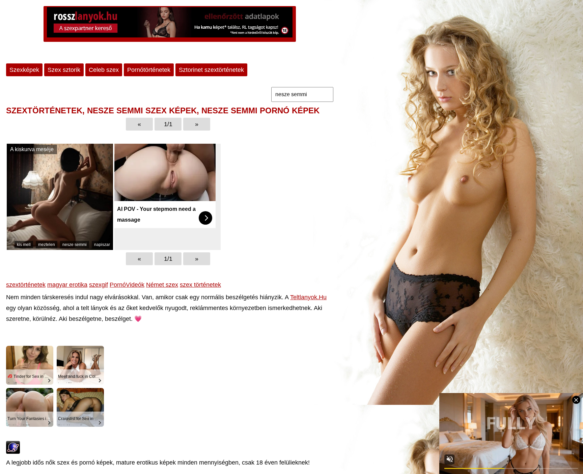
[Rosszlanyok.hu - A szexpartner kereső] (170, 24)
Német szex (162, 284)
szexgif (98, 284)
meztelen (46, 244)
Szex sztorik (64, 69)
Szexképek (24, 69)
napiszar (102, 244)
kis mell (24, 244)
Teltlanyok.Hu (308, 297)
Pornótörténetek (148, 69)
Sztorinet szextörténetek (211, 69)
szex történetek (200, 284)
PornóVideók (127, 284)
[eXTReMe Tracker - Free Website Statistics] (13, 451)
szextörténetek (26, 284)
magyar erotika (67, 284)
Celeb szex (104, 69)
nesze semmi (74, 244)
